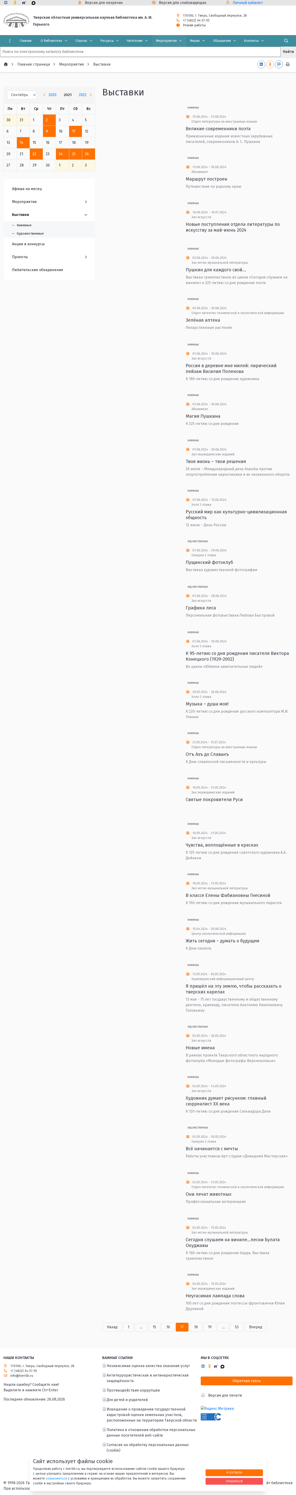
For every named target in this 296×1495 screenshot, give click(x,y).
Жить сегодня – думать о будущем (222, 941)
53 (237, 1327)
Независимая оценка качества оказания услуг (148, 1366)
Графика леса (201, 608)
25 (74, 154)
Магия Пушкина (203, 416)
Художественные (198, 541)
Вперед (255, 1327)
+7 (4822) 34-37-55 (196, 20)
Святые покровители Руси (214, 799)
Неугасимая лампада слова (215, 1295)
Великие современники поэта (218, 128)
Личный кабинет (248, 2)
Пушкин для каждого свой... (216, 269)
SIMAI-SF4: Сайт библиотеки (268, 1483)
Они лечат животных (208, 1194)
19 (210, 1327)
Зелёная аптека (203, 320)
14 (21, 142)
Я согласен (234, 1472)
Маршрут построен (206, 179)
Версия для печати (225, 1395)
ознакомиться (56, 1478)
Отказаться (234, 1481)
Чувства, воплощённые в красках (222, 845)
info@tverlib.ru (21, 1376)
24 (61, 154)
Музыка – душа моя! (207, 704)
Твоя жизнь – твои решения (216, 461)
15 (154, 1327)
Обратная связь (246, 1381)
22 (34, 154)
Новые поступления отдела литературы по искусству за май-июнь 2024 (233, 227)
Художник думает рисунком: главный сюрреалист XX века (226, 1101)
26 (87, 154)
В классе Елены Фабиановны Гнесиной (228, 895)
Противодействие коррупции (133, 1390)
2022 (82, 95)
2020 (52, 95)
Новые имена (200, 1047)
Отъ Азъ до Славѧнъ (207, 754)
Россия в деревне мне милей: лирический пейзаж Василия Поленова (231, 368)
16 (168, 1327)
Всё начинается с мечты (212, 1148)
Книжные (193, 107)
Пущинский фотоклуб (209, 562)
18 (196, 1327)
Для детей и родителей (127, 1400)
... (141, 1327)
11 (73, 131)
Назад (112, 1327)
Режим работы (194, 25)
